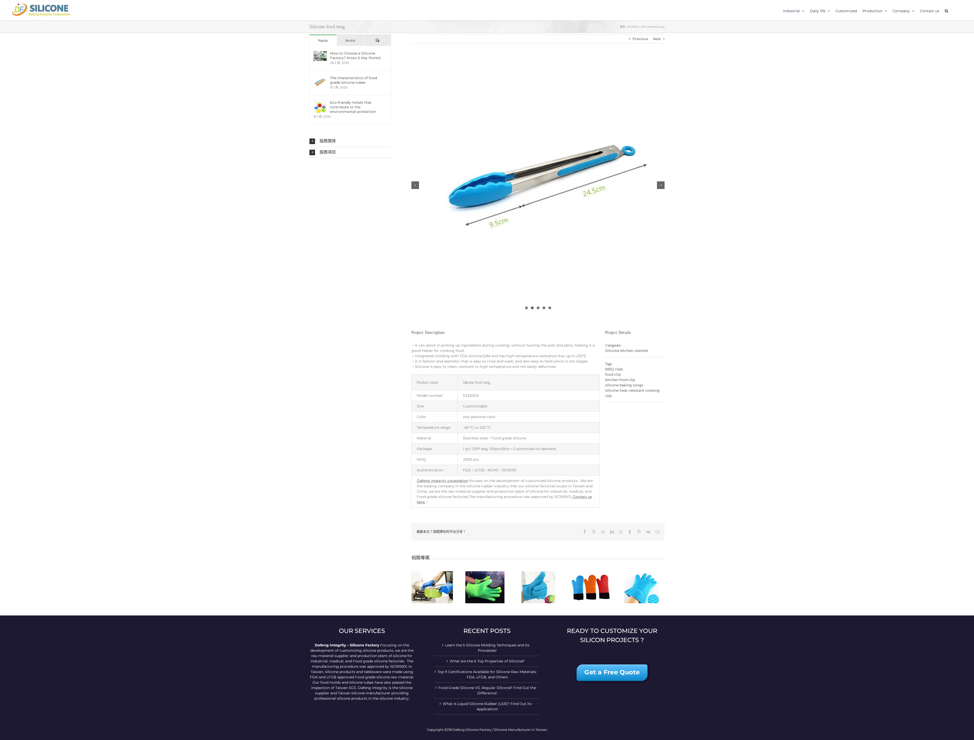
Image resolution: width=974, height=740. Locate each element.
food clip (613, 374)
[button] (946, 10)
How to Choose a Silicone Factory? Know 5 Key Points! (355, 55)
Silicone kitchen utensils (626, 350)
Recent (350, 40)
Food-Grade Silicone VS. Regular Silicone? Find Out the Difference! (487, 690)
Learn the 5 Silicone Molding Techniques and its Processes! (487, 648)
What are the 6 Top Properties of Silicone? (487, 661)
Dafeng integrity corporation (442, 480)
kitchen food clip (620, 379)
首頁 (622, 26)
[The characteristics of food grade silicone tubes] (320, 78)
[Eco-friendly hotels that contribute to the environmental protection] (320, 102)
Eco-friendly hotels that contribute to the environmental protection (353, 107)
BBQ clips (614, 369)
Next (657, 39)
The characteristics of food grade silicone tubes (353, 80)
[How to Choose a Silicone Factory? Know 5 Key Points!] (320, 53)
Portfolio (633, 26)
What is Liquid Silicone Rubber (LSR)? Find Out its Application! (487, 706)
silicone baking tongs (624, 385)
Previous (640, 39)
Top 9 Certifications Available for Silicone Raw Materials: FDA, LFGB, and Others (487, 674)
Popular (323, 40)
